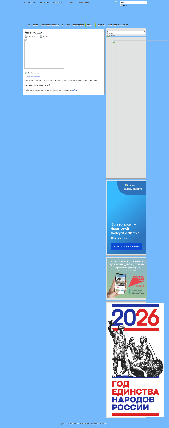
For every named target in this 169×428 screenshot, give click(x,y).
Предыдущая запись (33, 77)
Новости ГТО (58, 3)
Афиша (70, 3)
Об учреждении (29, 3)
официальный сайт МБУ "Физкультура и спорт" (89, 423)
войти (74, 90)
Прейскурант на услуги (118, 25)
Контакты (101, 25)
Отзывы (90, 25)
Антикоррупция (84, 3)
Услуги (36, 25)
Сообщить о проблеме (126, 246)
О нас (27, 25)
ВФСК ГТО (66, 25)
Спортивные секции (50, 25)
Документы (44, 3)
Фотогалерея (78, 25)
